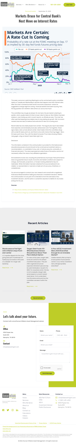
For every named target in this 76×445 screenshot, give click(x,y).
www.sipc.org (7, 431)
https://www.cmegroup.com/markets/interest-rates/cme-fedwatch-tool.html (38, 193)
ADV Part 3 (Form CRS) (44, 399)
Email (41, 340)
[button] (19, 4)
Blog (24, 408)
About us (26, 405)
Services (25, 400)
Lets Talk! (69, 5)
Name (41, 331)
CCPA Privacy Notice (55, 423)
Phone (58, 331)
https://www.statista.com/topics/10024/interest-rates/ (31, 190)
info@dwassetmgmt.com (11, 347)
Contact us (26, 411)
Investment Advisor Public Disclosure (45, 406)
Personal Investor (30, 11)
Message (43, 350)
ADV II (41, 402)
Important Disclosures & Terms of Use (25, 423)
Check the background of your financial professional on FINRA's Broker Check (24, 426)
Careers (25, 418)
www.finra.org (7, 429)
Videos (25, 416)
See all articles (38, 298)
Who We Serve (28, 403)
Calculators (27, 413)
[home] (7, 4)
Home (25, 398)
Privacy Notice (43, 423)
